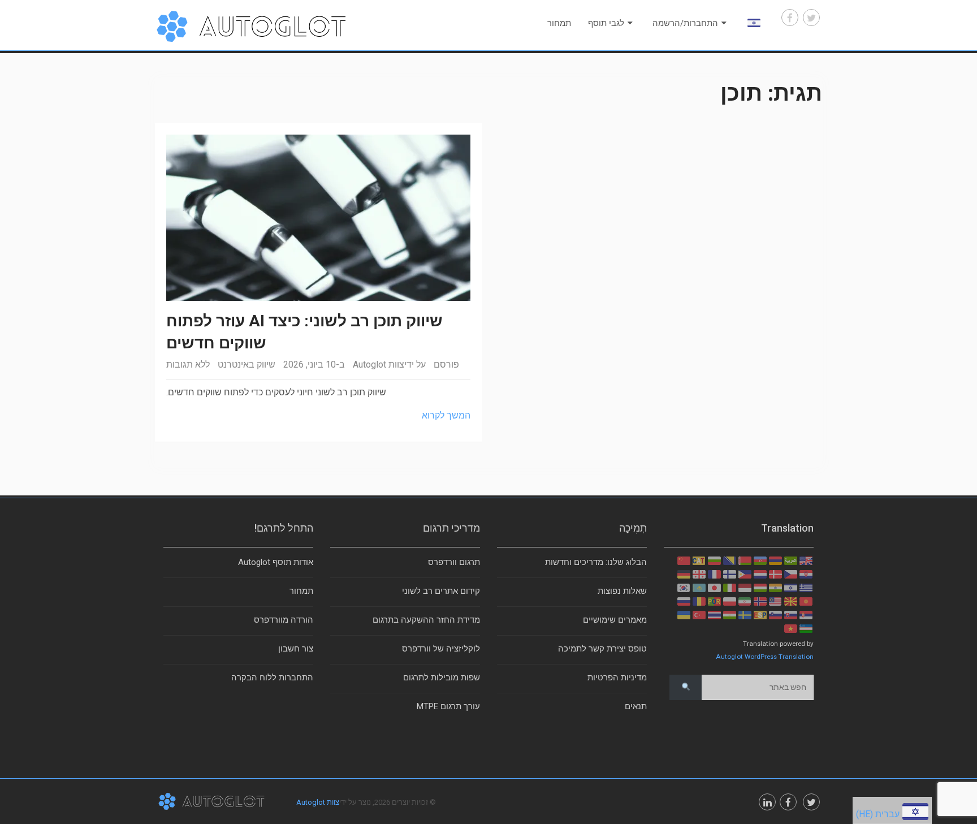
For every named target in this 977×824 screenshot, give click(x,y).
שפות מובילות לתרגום (441, 677)
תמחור (559, 23)
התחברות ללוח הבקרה (272, 677)
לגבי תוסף (606, 23)
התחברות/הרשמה (685, 23)
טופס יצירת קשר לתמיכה (602, 649)
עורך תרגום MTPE (448, 706)
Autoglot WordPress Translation (765, 657)
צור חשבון (295, 649)
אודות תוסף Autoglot (275, 562)
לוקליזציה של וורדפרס (441, 649)
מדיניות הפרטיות (617, 677)
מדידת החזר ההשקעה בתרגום (426, 620)
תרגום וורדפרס (454, 562)
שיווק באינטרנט (246, 364)
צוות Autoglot (378, 364)
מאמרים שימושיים (615, 620)
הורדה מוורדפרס (283, 620)
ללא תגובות (188, 364)
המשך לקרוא (446, 415)
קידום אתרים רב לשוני (441, 591)
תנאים (636, 706)
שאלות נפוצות (622, 591)
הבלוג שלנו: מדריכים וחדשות (596, 562)
